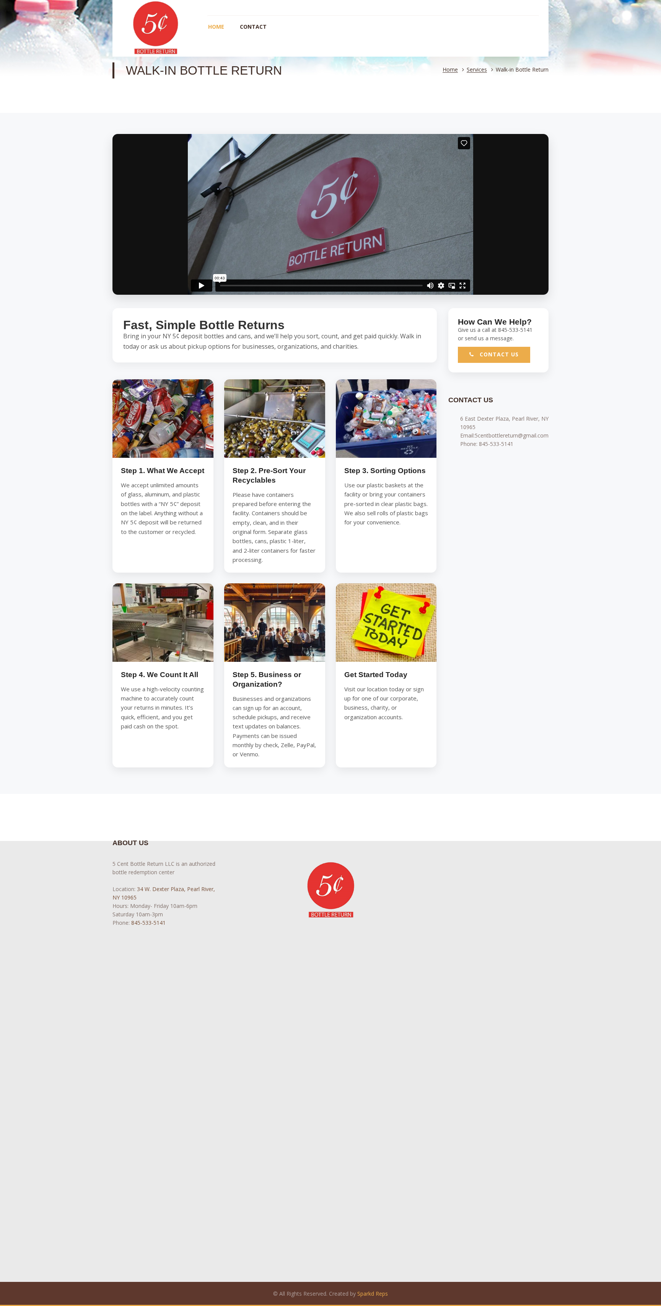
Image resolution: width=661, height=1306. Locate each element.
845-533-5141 (496, 443)
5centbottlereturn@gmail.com (512, 435)
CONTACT (253, 26)
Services (477, 70)
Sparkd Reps (372, 1293)
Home (450, 70)
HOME (216, 26)
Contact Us (498, 354)
